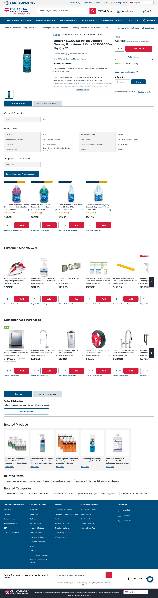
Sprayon (56, 34)
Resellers (58, 519)
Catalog (106, 3)
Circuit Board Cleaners (99, 27)
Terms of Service (105, 583)
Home (6, 27)
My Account (34, 514)
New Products (85, 519)
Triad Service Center (62, 528)
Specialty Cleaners (79, 27)
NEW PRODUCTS (89, 20)
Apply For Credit (36, 532)
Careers (7, 514)
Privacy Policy (93, 583)
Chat (98, 3)
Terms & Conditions (74, 595)
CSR (5, 528)
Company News (9, 519)
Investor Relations (11, 523)
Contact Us (88, 3)
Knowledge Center (120, 3)
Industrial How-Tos (87, 528)
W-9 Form (33, 546)
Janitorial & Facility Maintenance (25, 27)
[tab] (18, 103)
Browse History (74, 3)
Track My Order (35, 523)
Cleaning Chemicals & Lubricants (55, 27)
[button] (141, 3)
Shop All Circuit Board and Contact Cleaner (70, 59)
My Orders (33, 519)
